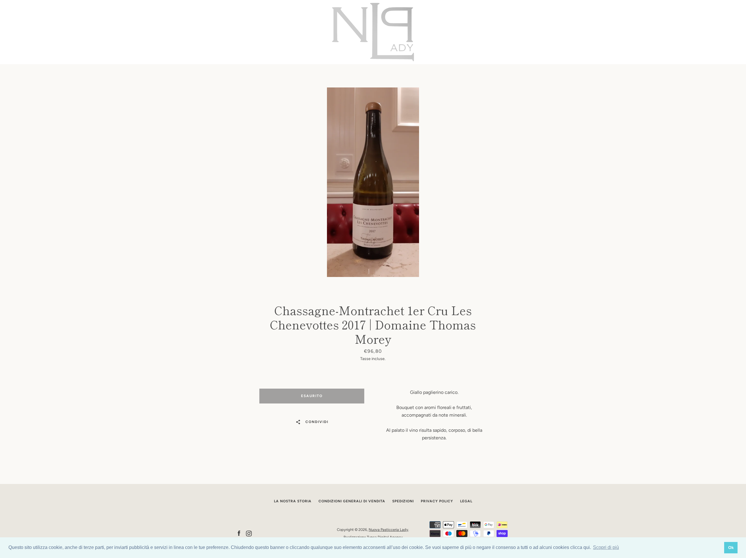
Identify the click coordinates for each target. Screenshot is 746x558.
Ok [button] (731, 547)
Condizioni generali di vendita (352, 501)
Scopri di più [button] (606, 547)
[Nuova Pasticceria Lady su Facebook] (239, 533)
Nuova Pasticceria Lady (388, 529)
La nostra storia (293, 501)
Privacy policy (437, 501)
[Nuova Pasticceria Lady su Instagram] (249, 533)
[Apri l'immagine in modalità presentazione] (373, 182)
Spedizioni (403, 501)
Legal (466, 501)
